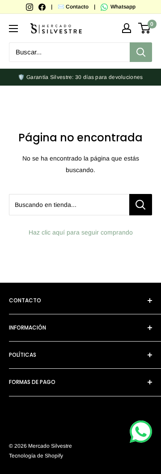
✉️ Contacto (73, 7)
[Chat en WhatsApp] (141, 431)
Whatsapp (122, 7)
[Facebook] (42, 7)
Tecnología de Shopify (36, 456)
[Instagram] (30, 7)
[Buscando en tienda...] (140, 204)
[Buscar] (141, 52)
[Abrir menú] (13, 28)
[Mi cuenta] (126, 28)
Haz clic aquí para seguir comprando (81, 232)
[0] (144, 28)
